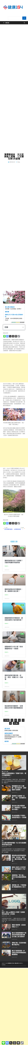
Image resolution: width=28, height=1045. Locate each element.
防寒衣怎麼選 (8, 730)
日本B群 (7, 308)
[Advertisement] (14, 367)
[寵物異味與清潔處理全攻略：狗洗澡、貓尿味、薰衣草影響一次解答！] (6, 855)
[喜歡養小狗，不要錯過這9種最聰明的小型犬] (6, 885)
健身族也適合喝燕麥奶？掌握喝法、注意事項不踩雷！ (19, 807)
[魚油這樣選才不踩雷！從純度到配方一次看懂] (6, 815)
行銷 (2, 910)
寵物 (2, 840)
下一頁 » (16, 723)
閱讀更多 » (7, 566)
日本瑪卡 (19, 308)
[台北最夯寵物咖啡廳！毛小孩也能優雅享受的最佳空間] (14, 825)
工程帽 (7, 318)
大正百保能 (13, 308)
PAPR (6, 320)
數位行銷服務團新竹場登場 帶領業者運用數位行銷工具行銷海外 (19, 934)
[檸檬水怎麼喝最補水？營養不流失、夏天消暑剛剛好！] (14, 755)
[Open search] (24, 22)
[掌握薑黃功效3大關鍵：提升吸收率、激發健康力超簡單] (6, 785)
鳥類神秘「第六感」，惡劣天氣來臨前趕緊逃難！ (19, 877)
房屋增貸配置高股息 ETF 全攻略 (13, 737)
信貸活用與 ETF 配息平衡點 (12, 735)
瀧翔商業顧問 (9, 733)
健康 (2, 771)
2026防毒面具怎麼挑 (16, 318)
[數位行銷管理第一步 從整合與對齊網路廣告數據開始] (6, 950)
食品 (7, 771)
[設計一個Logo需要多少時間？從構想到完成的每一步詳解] (14, 894)
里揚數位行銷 (11, 963)
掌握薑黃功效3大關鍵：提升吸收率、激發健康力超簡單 (19, 788)
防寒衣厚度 (15, 730)
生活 (5, 771)
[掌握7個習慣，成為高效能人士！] (6, 924)
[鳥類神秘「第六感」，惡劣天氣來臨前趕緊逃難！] (6, 875)
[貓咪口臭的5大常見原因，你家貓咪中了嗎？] (6, 867)
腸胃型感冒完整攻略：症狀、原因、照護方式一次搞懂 (14, 677)
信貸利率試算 (8, 738)
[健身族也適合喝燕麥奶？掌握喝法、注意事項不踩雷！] (6, 805)
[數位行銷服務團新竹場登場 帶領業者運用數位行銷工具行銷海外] (6, 932)
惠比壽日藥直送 (10, 307)
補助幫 (7, 311)
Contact (3, 964)
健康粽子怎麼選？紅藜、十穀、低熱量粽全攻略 (19, 797)
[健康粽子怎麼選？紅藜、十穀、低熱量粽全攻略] (6, 795)
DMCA (20, 963)
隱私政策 (17, 963)
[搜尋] (24, 18)
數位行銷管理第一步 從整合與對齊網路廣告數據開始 (19, 952)
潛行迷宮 (7, 728)
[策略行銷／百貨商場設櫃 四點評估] (6, 942)
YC (10, 777)
